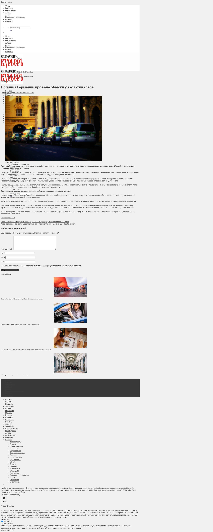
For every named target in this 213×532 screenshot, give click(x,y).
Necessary (7, 521)
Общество (9, 411)
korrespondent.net (8, 218)
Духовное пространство (19, 164)
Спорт (12, 477)
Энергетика (14, 171)
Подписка (9, 21)
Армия (8, 433)
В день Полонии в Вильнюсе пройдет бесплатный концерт (22, 299)
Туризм (13, 444)
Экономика (9, 406)
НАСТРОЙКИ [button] (19, 492)
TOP (2, 81)
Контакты (9, 8)
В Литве (8, 91)
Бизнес (8, 408)
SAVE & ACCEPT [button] (7, 530)
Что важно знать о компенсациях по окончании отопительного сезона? (26, 349)
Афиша (8, 12)
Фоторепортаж (16, 442)
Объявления (10, 10)
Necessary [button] (5, 519)
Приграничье (15, 459)
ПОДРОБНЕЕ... (7, 492)
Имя (2, 253)
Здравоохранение (17, 453)
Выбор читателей (12, 428)
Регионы (8, 422)
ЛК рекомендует (16, 446)
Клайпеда (9, 417)
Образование (15, 451)
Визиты (13, 464)
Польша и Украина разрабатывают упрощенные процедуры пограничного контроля (35, 222)
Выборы (13, 466)
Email (3, 257)
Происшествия (16, 457)
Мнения (8, 413)
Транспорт (9, 426)
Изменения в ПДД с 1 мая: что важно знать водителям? (20, 324)
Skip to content (6, 2)
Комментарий (7, 249)
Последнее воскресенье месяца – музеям (16, 375)
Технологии (14, 480)
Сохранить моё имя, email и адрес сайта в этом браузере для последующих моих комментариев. (42, 266)
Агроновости (15, 468)
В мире (8, 402)
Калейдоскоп (10, 431)
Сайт (3, 261)
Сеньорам (14, 448)
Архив (7, 15)
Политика (9, 95)
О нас (7, 6)
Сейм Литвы (10, 435)
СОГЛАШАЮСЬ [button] (129, 490)
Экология (14, 455)
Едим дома (14, 471)
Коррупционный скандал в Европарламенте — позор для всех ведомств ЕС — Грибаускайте (38, 224)
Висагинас (9, 419)
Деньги (13, 462)
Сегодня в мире (8, 81)
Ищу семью (14, 473)
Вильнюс (9, 415)
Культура (9, 437)
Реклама (8, 19)
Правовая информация (15, 17)
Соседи (8, 424)
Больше (8, 439)
